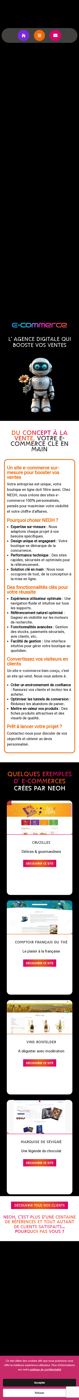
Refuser (39, 1393)
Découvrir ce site (39, 863)
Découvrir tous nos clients (39, 1205)
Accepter (39, 1382)
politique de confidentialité (45, 1369)
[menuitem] (23, 35)
